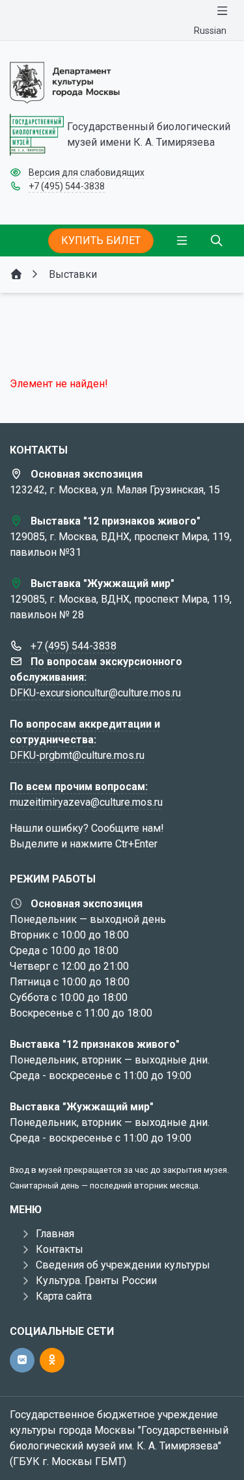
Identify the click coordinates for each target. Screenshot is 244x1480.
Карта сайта (64, 1296)
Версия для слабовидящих (86, 172)
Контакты (59, 1249)
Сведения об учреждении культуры (123, 1265)
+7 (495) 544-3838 (67, 186)
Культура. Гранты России (96, 1280)
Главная (55, 1233)
